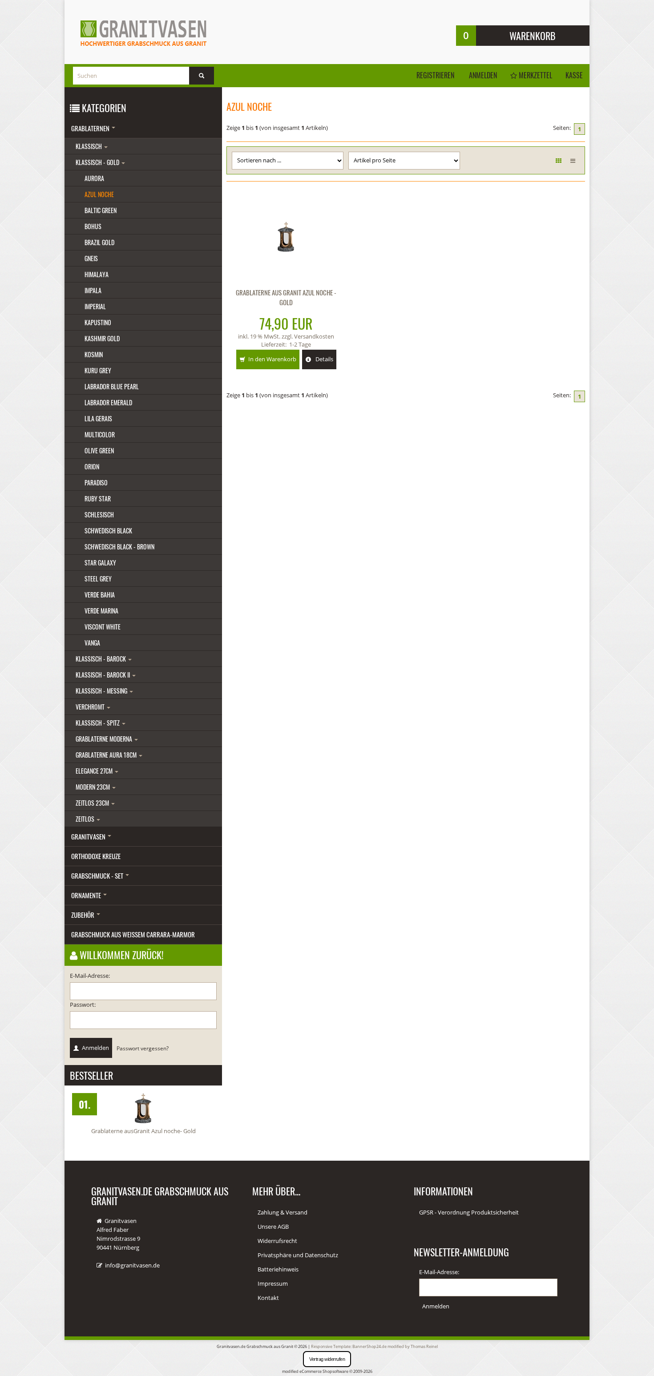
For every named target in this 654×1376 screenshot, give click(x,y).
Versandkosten (314, 336)
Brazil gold (99, 242)
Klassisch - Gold (98, 162)
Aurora (94, 178)
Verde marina (101, 610)
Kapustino (98, 322)
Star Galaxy (100, 562)
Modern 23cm (93, 786)
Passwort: (83, 1005)
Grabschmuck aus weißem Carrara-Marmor (133, 934)
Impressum (273, 1283)
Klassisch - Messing (102, 690)
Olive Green (99, 450)
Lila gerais (98, 418)
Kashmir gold (102, 338)
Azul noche (99, 194)
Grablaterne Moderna (104, 738)
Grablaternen (91, 128)
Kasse (574, 75)
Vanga (92, 642)
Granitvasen (89, 836)
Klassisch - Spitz (98, 722)
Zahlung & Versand (282, 1212)
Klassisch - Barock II (103, 674)
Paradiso (96, 482)
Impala (93, 290)
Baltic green (101, 210)
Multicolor (100, 434)
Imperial (95, 306)
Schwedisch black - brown (119, 546)
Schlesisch (99, 514)
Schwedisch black (108, 530)
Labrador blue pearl (112, 386)
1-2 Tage (300, 344)
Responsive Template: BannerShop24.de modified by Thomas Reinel (374, 1346)
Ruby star (98, 498)
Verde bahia (100, 594)
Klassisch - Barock (101, 658)
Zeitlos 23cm (93, 802)
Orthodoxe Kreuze (96, 856)
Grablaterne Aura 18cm (107, 754)
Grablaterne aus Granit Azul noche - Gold (286, 297)
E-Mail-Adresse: (90, 976)
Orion (92, 466)
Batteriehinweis (278, 1269)
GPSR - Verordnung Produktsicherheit (469, 1212)
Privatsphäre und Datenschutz (298, 1255)
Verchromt (91, 706)
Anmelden (483, 75)
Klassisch (89, 146)
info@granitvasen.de (132, 1265)
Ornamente (86, 895)
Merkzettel (534, 75)
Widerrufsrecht (277, 1241)
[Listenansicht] (573, 160)
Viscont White (103, 626)
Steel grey (98, 578)
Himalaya (97, 274)
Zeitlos (86, 818)
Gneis (91, 258)
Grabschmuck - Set (98, 875)
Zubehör (83, 915)
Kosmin (94, 354)
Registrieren (435, 75)
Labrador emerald (108, 402)
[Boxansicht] (558, 160)
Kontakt (268, 1298)
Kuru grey (98, 370)
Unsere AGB (273, 1227)
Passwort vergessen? (143, 1048)
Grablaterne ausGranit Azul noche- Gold (143, 1131)
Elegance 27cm (95, 770)
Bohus (93, 226)
